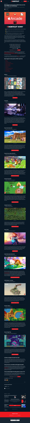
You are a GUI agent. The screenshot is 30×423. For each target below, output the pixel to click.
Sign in (28, 1)
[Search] (21, 1)
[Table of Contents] (0, 211)
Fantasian (6, 61)
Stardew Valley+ (7, 70)
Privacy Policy (19, 407)
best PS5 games (6, 52)
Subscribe (25, 1)
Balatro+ (6, 60)
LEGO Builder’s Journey (8, 69)
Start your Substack (13, 420)
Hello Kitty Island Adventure (9, 68)
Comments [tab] (6, 386)
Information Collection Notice (14, 407)
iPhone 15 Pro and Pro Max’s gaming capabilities (10, 53)
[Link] (3, 58)
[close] (20, 396)
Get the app (18, 420)
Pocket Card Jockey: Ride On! (9, 63)
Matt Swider (8, 397)
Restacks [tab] (8, 386)
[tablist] (6, 386)
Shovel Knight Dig (7, 71)
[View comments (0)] (7, 11)
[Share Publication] (22, 1)
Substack (12, 421)
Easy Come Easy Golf (8, 62)
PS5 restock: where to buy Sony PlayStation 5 (10, 395)
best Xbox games (11, 52)
